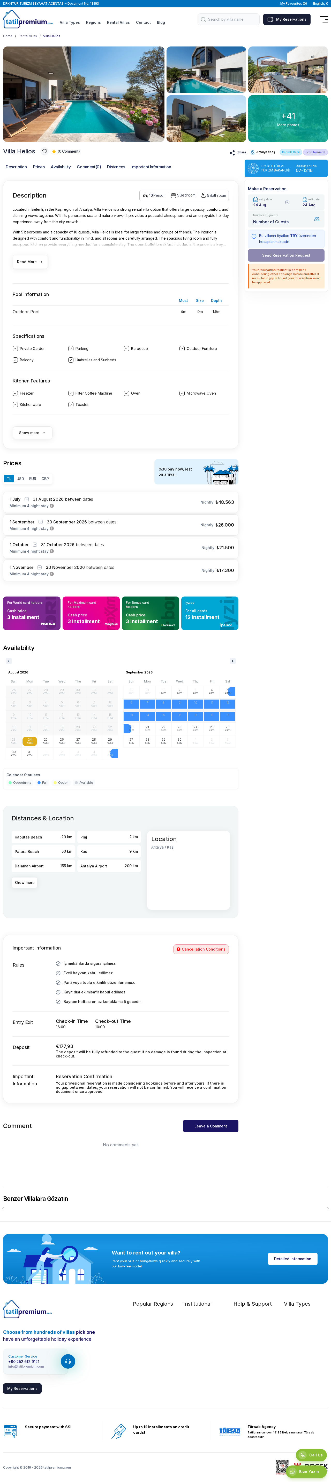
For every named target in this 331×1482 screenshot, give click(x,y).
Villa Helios (51, 36)
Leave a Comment (210, 1126)
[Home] (27, 1309)
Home (7, 36)
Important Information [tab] (151, 166)
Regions (93, 22)
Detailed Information (292, 1259)
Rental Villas (118, 22)
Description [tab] (16, 166)
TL (9, 478)
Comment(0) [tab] (89, 166)
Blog (161, 22)
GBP (45, 478)
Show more (24, 882)
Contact (143, 22)
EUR (32, 478)
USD (20, 478)
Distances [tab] (116, 166)
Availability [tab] (61, 166)
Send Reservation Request (286, 255)
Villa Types (70, 22)
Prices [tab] (39, 166)
